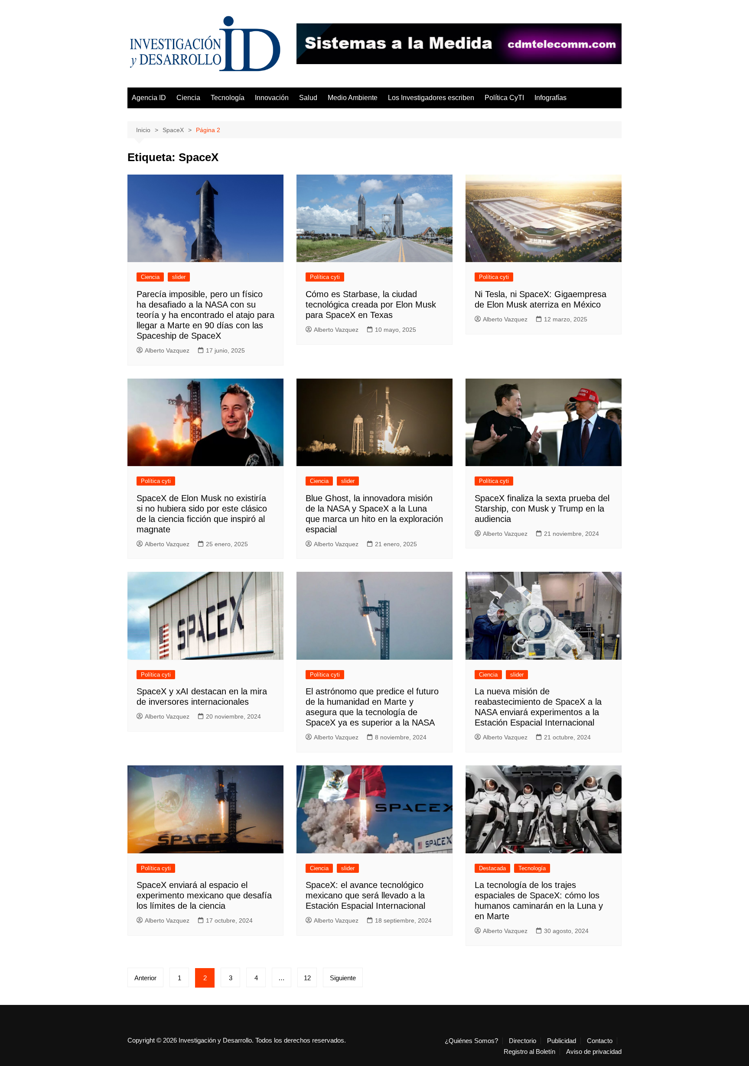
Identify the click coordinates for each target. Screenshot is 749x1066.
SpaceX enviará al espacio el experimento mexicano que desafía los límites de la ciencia (204, 895)
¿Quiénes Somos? (471, 1040)
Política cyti (325, 277)
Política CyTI (504, 97)
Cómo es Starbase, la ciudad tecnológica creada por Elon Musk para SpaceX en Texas (371, 304)
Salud (308, 97)
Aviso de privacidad (594, 1051)
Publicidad (561, 1040)
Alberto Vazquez (167, 350)
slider (179, 277)
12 (307, 978)
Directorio (522, 1040)
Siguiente (343, 978)
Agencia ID (149, 97)
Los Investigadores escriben (431, 97)
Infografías (550, 97)
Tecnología (227, 97)
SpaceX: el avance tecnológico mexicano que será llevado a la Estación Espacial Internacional (365, 895)
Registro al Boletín (529, 1051)
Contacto (599, 1040)
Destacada (492, 868)
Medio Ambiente (353, 97)
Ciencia (188, 97)
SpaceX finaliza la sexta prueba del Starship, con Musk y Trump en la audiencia (542, 508)
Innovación (272, 97)
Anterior (145, 978)
